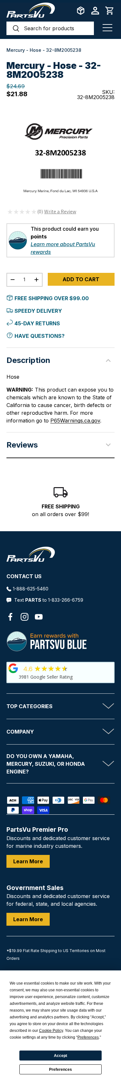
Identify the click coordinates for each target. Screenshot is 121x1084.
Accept (60, 1055)
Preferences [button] (88, 1037)
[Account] (95, 10)
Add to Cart (81, 279)
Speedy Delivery (38, 311)
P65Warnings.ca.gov (75, 420)
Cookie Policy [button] (51, 1030)
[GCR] (13, 668)
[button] (110, 10)
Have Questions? (40, 336)
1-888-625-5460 (30, 588)
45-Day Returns (37, 323)
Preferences (60, 1069)
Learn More (28, 861)
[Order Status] (81, 10)
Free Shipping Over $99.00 (52, 298)
